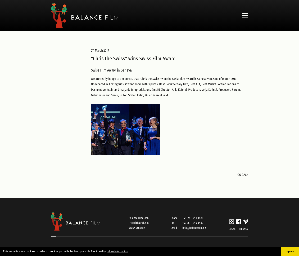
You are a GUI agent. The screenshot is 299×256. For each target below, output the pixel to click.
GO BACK (242, 175)
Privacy (243, 229)
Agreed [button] (290, 251)
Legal (232, 229)
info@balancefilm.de (194, 227)
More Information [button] (117, 251)
